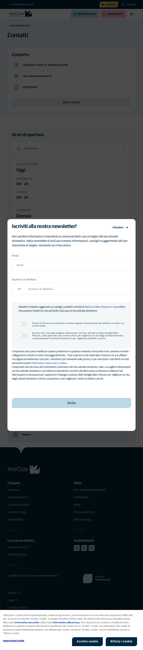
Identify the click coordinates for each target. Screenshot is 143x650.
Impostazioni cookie (13, 641)
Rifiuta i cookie (121, 641)
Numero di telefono (24, 279)
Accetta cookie (87, 641)
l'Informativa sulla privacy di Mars (49, 363)
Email (15, 255)
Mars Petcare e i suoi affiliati (110, 307)
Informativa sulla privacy (66, 622)
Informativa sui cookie (27, 622)
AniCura (89, 307)
